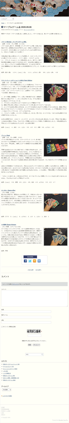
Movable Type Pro (63, 420)
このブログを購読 (7, 396)
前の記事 (30, 270)
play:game (6, 8)
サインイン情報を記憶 (9, 326)
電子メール (4, 315)
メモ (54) (5, 371)
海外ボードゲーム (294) (9, 380)
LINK (2, 413)
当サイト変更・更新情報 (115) (11, 378)
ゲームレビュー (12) (8, 366)
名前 (2, 309)
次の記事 (38, 270)
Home (2, 23)
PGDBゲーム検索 (5, 411)
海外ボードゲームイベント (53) (11, 364)
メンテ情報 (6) (7, 373)
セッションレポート (29, 29)
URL (2, 320)
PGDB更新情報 (5, 409)
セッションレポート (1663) (10, 369)
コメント (3, 289)
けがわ (16, 29)
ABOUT (3, 414)
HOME (3, 407)
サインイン (15, 284)
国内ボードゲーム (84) (9, 375)
